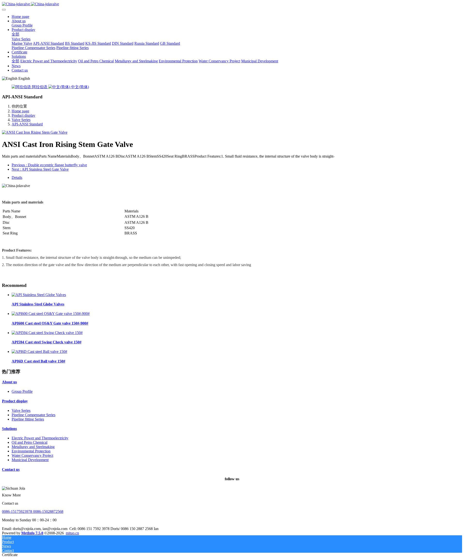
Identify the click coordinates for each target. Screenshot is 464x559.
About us (9, 382)
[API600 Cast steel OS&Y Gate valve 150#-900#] (51, 314)
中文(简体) (79, 87)
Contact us (11, 469)
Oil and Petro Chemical (29, 442)
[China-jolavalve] (232, 4)
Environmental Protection (31, 451)
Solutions (9, 429)
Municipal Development (30, 460)
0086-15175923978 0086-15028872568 (32, 511)
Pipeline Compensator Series (33, 415)
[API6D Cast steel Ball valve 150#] (39, 351)
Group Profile (22, 391)
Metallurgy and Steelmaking (33, 447)
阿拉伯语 (39, 87)
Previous (49, 165)
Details (17, 177)
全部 (15, 34)
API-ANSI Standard (27, 124)
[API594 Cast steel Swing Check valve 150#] (47, 333)
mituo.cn (72, 533)
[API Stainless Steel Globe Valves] (39, 295)
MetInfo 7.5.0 (32, 533)
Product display (23, 115)
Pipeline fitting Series (28, 419)
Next (40, 169)
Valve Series (21, 120)
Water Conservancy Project (32, 455)
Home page (20, 17)
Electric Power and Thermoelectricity (40, 438)
